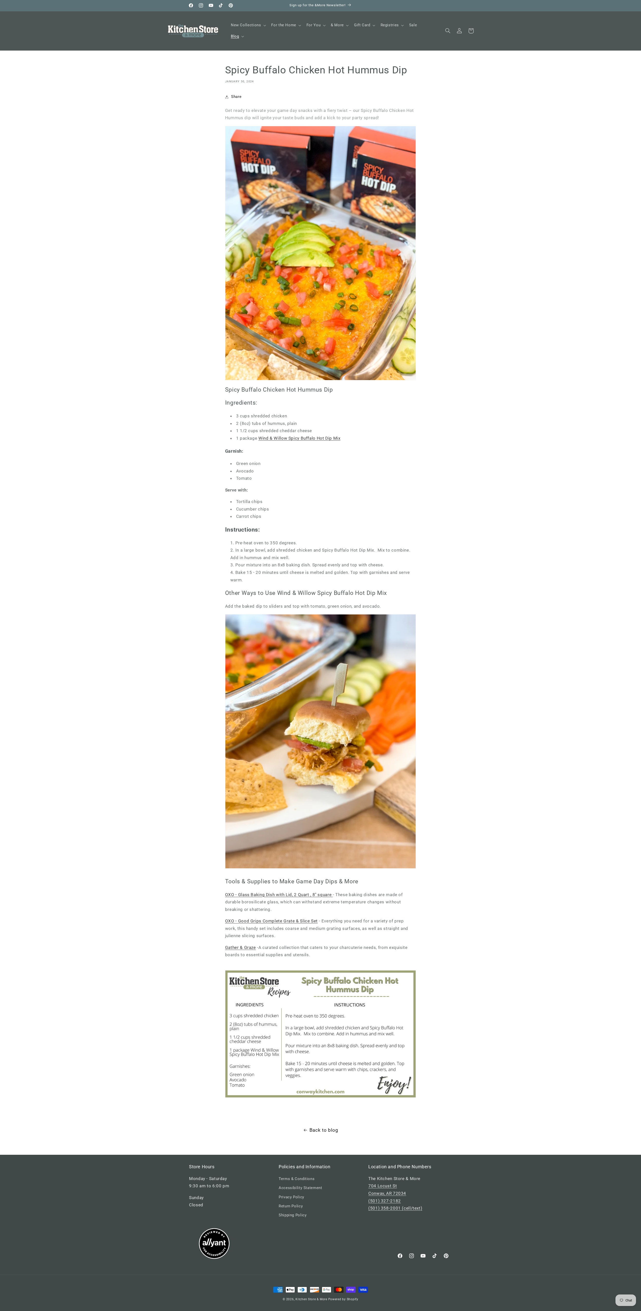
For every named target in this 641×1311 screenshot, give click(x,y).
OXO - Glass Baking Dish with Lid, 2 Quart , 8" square (279, 894)
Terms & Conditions (296, 1179)
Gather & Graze (240, 947)
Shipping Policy (292, 1215)
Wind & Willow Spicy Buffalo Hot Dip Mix (299, 438)
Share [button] (236, 96)
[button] (248, 25)
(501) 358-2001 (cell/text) (395, 1208)
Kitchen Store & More (311, 1299)
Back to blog (323, 1130)
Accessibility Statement (300, 1188)
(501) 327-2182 (384, 1200)
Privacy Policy (291, 1197)
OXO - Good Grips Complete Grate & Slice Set (271, 920)
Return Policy (291, 1206)
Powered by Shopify (343, 1299)
